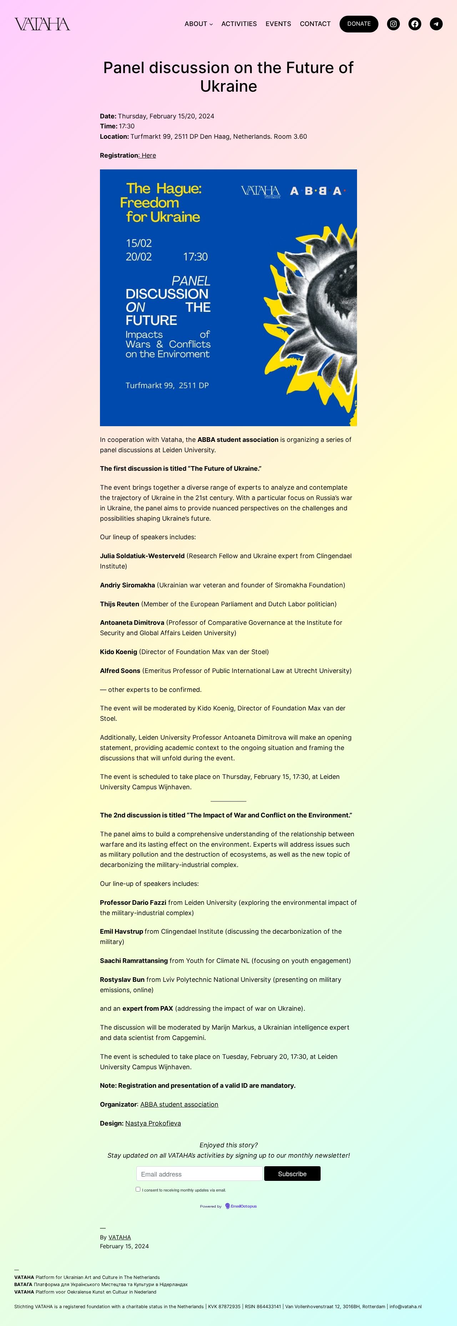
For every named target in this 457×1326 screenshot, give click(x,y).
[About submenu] (211, 24)
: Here (147, 155)
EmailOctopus (244, 1206)
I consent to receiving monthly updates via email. (184, 1190)
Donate (359, 23)
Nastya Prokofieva (153, 1123)
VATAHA (120, 1237)
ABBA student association (179, 1104)
